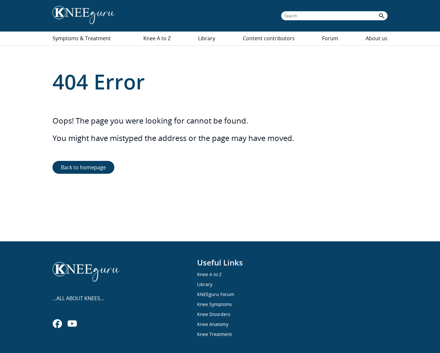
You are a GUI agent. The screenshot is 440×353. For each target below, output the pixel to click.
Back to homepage (83, 167)
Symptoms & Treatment (82, 38)
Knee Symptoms (214, 304)
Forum (330, 38)
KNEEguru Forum (215, 294)
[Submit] (381, 16)
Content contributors (269, 38)
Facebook (57, 323)
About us (376, 38)
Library (206, 38)
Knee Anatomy (212, 324)
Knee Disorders (213, 314)
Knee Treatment (214, 334)
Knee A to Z (157, 38)
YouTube (72, 323)
